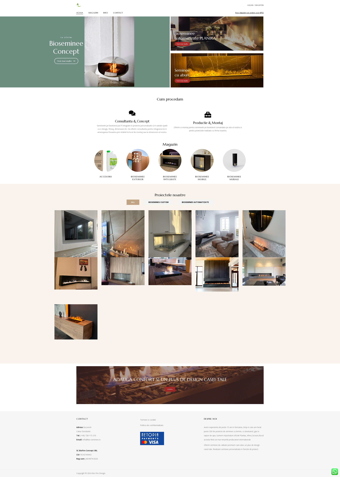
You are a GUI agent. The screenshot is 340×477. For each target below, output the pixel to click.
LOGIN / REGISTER (256, 5)
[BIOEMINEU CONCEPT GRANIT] (264, 259)
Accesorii (106, 176)
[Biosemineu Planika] (264, 211)
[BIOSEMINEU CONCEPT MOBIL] (170, 259)
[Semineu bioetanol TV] (75, 211)
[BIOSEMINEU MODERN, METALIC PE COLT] (75, 259)
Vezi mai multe (64, 61)
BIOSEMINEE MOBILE (202, 177)
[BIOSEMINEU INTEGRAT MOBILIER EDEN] (122, 259)
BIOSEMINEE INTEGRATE (170, 177)
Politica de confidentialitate (151, 425)
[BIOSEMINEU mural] (217, 211)
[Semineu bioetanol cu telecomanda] (122, 211)
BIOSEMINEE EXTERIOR (138, 177)
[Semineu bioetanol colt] (170, 211)
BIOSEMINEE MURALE (234, 177)
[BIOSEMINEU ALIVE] (217, 259)
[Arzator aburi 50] (75, 306)
